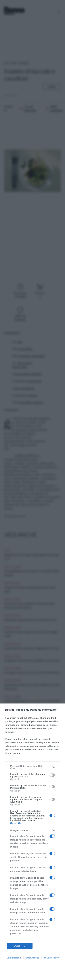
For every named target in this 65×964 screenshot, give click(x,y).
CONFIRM (20, 946)
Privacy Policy (51, 957)
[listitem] (32, 767)
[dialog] (32, 833)
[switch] (52, 775)
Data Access (32, 957)
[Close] (58, 710)
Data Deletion (13, 957)
